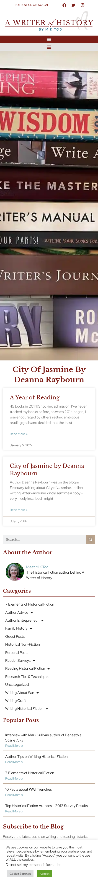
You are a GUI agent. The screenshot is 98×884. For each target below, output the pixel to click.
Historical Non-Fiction (22, 644)
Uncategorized (17, 684)
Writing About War (19, 692)
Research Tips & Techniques (27, 676)
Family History (16, 628)
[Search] (90, 539)
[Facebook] (64, 5)
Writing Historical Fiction (24, 708)
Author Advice (16, 612)
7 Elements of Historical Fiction (29, 604)
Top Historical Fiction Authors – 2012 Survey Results (46, 805)
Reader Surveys (18, 660)
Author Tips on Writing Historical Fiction (36, 756)
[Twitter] (73, 5)
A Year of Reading (34, 397)
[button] (49, 39)
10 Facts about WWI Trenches (28, 789)
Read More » (19, 434)
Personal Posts (16, 652)
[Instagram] (83, 5)
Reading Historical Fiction (25, 668)
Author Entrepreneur (22, 620)
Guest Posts (15, 636)
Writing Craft (15, 700)
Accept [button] (44, 874)
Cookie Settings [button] (20, 874)
